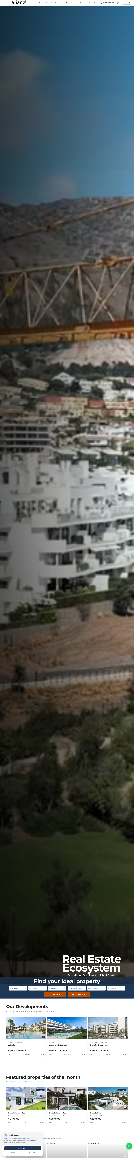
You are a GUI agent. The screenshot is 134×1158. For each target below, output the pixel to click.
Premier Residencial (99, 1045)
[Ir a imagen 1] (106, 1108)
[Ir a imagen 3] (27, 1108)
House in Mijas (95, 1113)
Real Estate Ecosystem (91, 963)
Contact (92, 3)
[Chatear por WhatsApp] (129, 1146)
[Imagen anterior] (8, 1027)
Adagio (11, 1045)
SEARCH (57, 994)
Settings (33, 1152)
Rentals (49, 3)
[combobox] (18, 988)
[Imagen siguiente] (43, 1027)
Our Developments (27, 1006)
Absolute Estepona (58, 1045)
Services (58, 3)
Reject (13, 1152)
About (82, 3)
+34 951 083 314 (108, 3)
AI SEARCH (80, 994)
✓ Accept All (22, 1148)
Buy (40, 3)
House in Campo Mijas (16, 1113)
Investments (71, 3)
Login (129, 3)
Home (34, 3)
